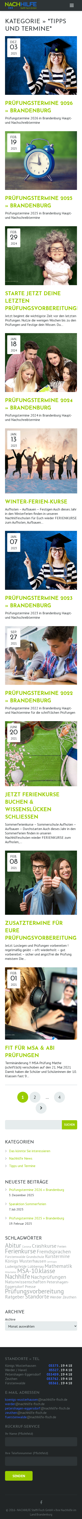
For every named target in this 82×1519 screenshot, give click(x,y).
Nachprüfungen (48, 1276)
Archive (10, 1319)
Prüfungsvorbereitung (34, 1291)
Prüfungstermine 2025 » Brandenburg (36, 1218)
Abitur (13, 1245)
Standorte (37, 1296)
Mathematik (58, 1266)
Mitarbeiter (10, 1272)
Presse (30, 1286)
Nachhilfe (17, 1276)
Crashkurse (44, 1245)
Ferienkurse (20, 1251)
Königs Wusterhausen (25, 1261)
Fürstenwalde (15, 1256)
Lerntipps (52, 1261)
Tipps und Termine (22, 1166)
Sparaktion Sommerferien (27, 1204)
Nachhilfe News (20, 1158)
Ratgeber (14, 1297)
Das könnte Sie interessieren (29, 1151)
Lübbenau (36, 1266)
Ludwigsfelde (16, 1266)
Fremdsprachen (54, 1251)
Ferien (61, 1246)
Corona (26, 1247)
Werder (56, 1297)
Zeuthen (69, 1297)
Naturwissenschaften (25, 1282)
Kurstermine (57, 1256)
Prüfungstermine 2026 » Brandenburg (36, 1189)
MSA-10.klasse (36, 1271)
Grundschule (35, 1256)
